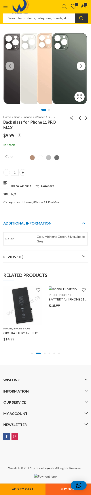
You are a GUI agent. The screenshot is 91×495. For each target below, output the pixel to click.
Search (81, 18)
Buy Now (68, 489)
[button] (31, 353)
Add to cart (23, 489)
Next (81, 66)
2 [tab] (49, 110)
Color (9, 156)
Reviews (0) (13, 257)
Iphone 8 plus (21, 328)
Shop (17, 117)
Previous (10, 66)
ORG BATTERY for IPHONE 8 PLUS (28, 333)
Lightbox (79, 97)
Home (7, 117)
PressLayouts (45, 468)
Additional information (27, 223)
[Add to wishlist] (38, 290)
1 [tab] (43, 110)
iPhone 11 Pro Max (44, 117)
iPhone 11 (65, 294)
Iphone (28, 117)
